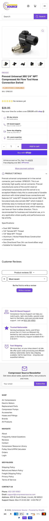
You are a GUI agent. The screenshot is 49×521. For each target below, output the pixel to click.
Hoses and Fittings (9, 415)
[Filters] (4, 279)
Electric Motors (8, 403)
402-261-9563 (29, 320)
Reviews (5, 440)
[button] (7, 101)
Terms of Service (9, 480)
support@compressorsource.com (21, 494)
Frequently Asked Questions (13, 437)
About (4, 434)
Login (4, 455)
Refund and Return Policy (12, 470)
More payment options (24, 168)
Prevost (5, 72)
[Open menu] (44, 6)
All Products (7, 422)
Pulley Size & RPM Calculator (14, 449)
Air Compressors (9, 400)
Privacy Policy (8, 477)
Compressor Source (19, 510)
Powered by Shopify (36, 510)
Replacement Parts (10, 406)
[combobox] (24, 16)
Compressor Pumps (10, 409)
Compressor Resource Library (14, 446)
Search (42, 16)
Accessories (7, 412)
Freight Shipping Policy (11, 473)
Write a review (24, 290)
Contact (5, 443)
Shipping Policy (8, 467)
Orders (5, 452)
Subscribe (40, 384)
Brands (5, 419)
